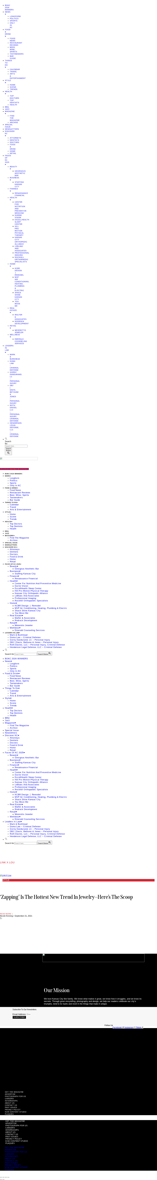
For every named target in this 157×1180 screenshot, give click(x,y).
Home (12, 85)
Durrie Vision (21, 586)
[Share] (6, 1177)
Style (7, 512)
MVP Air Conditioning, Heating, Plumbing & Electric (22, 283)
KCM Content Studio (26, 1080)
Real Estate (13, 309)
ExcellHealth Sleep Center (28, 588)
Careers (13, 1047)
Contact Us (16, 1064)
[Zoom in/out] (1, 1177)
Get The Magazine (24, 1030)
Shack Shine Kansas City (28, 610)
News (7, 476)
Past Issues (16, 1069)
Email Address (19, 1014)
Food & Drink (11, 488)
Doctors (14, 142)
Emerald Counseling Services (21, 341)
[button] (1, 1)
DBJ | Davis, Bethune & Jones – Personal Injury (34, 642)
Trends (13, 89)
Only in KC (15, 485)
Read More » (6, 914)
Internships (17, 1053)
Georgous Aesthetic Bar (20, 173)
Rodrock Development (26, 620)
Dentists (14, 140)
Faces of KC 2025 (12, 564)
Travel (13, 72)
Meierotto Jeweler (24, 625)
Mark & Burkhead (18, 635)
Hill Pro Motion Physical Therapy (19, 230)
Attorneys (15, 138)
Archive (14, 122)
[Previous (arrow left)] (1, 1179)
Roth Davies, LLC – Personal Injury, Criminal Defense (37, 645)
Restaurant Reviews (20, 492)
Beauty (13, 566)
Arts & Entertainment (20, 509)
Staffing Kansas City (19, 184)
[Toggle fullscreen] (3, 1177)
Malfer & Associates (25, 618)
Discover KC (10, 547)
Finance (14, 576)
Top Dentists (16, 526)
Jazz (7, 109)
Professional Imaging (25, 598)
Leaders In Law (12, 633)
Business (14, 571)
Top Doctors (16, 524)
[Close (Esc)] (8, 1177)
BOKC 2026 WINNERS (13, 474)
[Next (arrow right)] (3, 1179)
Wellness (14, 628)
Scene (13, 87)
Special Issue (11, 543)
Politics (14, 19)
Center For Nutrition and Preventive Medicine (38, 583)
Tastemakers (17, 54)
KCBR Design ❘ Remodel (28, 606)
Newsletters (12, 129)
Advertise (15, 1036)
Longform (15, 16)
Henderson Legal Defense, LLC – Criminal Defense (36, 647)
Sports (13, 21)
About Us (14, 1058)
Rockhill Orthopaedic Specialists (21, 259)
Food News (15, 490)
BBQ (7, 107)
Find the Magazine (19, 538)
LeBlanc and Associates (27, 596)
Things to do (11, 502)
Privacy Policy (20, 1075)
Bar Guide (15, 500)
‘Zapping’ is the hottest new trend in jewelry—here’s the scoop (66, 897)
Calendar (15, 69)
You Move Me (17, 303)
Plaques (13, 1086)
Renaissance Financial (26, 578)
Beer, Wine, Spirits (13, 49)
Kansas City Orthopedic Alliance (31, 593)
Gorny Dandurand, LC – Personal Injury (30, 640)
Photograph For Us (24, 1042)
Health (13, 105)
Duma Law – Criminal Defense (25, 637)
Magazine (9, 536)
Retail (13, 153)
